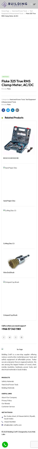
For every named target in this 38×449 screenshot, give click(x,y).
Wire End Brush (8, 272)
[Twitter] (9, 337)
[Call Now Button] (5, 444)
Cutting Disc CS (8, 243)
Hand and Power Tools (19, 11)
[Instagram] (15, 337)
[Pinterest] (21, 337)
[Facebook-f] (4, 337)
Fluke (9, 89)
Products (6, 377)
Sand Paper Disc (9, 201)
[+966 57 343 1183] (30, 4)
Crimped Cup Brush (10, 315)
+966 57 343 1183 (11, 328)
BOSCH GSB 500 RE (11, 158)
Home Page (5, 11)
